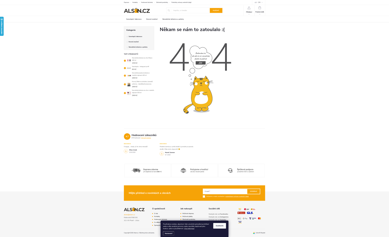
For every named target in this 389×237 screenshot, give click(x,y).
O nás (156, 213)
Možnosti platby (187, 216)
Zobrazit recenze (146, 138)
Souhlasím (219, 226)
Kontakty (135, 2)
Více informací (189, 228)
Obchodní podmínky (162, 2)
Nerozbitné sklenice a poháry (138, 47)
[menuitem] (134, 19)
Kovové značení (134, 42)
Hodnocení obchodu (147, 2)
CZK (259, 2)
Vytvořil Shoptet (260, 233)
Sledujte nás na (218, 214)
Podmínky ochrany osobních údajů (181, 2)
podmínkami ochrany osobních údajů (237, 196)
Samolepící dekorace (135, 36)
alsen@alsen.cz (129, 215)
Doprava (126, 2)
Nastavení (168, 233)
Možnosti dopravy (188, 213)
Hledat (216, 10)
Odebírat (253, 191)
